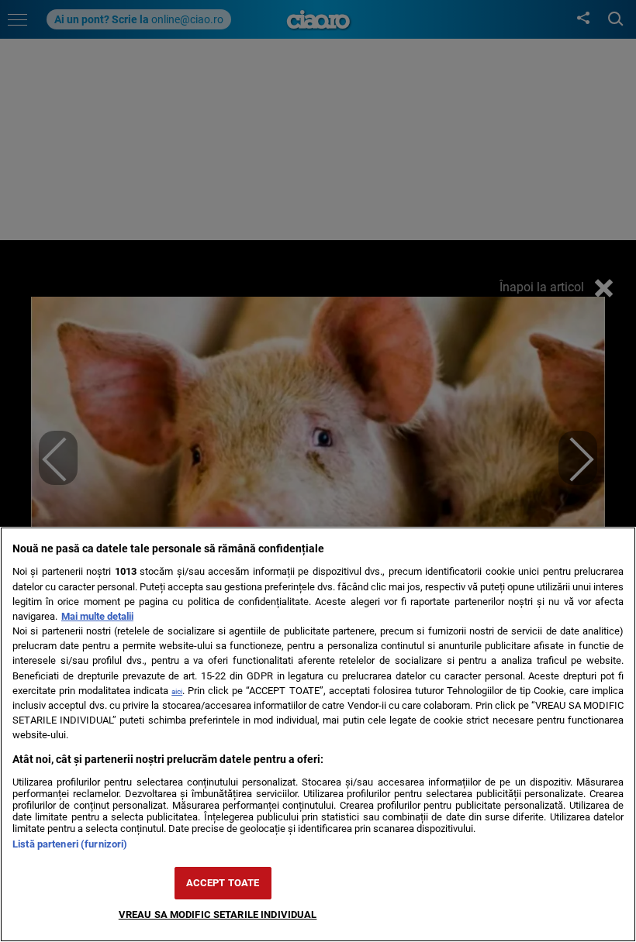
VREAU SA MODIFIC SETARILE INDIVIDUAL (218, 914)
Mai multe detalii (97, 616)
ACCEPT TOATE (223, 883)
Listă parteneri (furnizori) (69, 844)
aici (176, 691)
